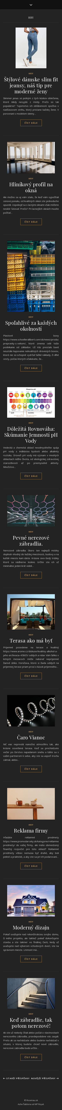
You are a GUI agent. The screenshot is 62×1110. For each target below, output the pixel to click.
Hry (31, 73)
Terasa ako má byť (31, 640)
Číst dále (31, 122)
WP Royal (39, 1104)
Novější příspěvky (43, 1078)
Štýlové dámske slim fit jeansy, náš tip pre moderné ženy (31, 85)
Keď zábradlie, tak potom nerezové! (31, 1022)
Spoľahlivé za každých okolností (31, 325)
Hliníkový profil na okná (31, 187)
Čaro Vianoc (31, 737)
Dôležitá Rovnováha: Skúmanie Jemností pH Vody (31, 434)
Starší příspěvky (18, 1078)
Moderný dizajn (31, 927)
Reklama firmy (31, 830)
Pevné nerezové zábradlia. (31, 540)
